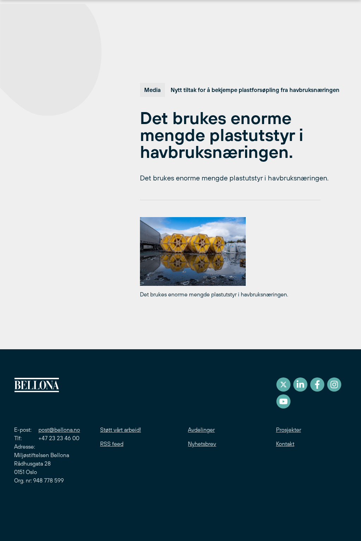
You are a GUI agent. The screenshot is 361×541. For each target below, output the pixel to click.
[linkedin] (300, 384)
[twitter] (283, 384)
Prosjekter (288, 429)
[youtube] (283, 401)
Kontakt (285, 444)
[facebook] (317, 384)
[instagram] (334, 384)
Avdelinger (201, 429)
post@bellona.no (59, 429)
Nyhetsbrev (202, 444)
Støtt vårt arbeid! (120, 429)
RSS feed (111, 444)
